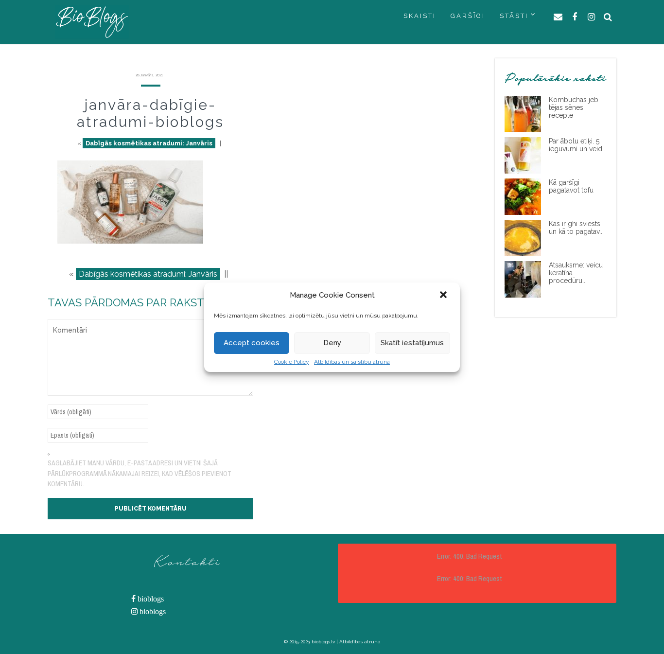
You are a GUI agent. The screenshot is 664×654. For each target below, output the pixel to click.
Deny (332, 342)
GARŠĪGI (468, 15)
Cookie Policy (291, 362)
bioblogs (150, 598)
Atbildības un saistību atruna (352, 362)
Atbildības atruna (360, 641)
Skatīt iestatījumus (412, 342)
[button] (444, 295)
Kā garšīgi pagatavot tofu (571, 186)
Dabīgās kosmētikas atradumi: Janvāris (149, 143)
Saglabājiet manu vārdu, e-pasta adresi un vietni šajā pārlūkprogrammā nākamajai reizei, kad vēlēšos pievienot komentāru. (139, 473)
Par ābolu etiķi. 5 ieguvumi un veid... (578, 145)
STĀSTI (514, 15)
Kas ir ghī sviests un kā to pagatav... (576, 227)
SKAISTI (419, 15)
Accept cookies (252, 342)
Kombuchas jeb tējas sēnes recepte (573, 107)
